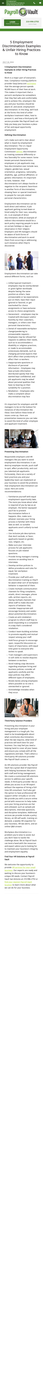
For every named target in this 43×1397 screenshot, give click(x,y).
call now (34, 3)
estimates (31, 83)
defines (19, 151)
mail (40, 3)
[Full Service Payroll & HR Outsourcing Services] (21, 12)
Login (12, 23)
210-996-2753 (32, 22)
